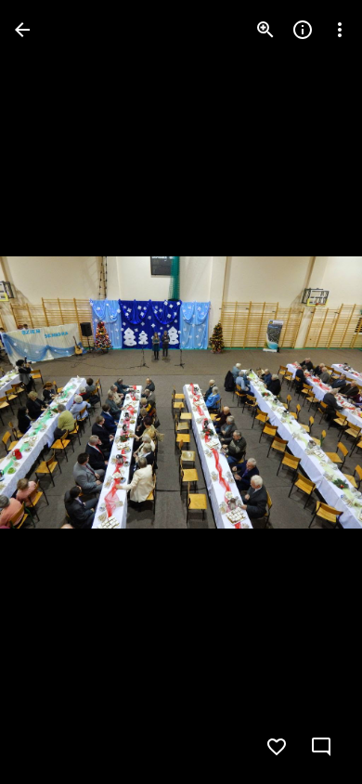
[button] (52, 392)
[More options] (339, 29)
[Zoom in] (265, 29)
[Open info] (302, 29)
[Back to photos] (22, 29)
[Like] (276, 747)
